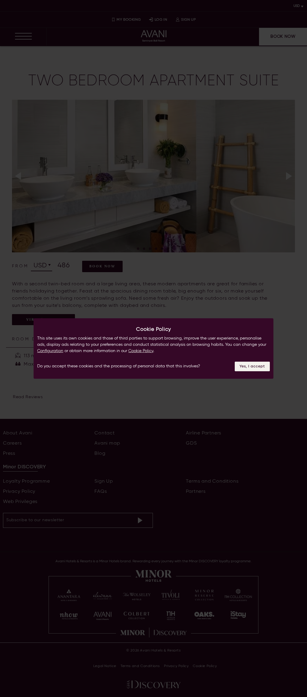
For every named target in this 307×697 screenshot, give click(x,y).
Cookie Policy (140, 351)
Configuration (50, 351)
